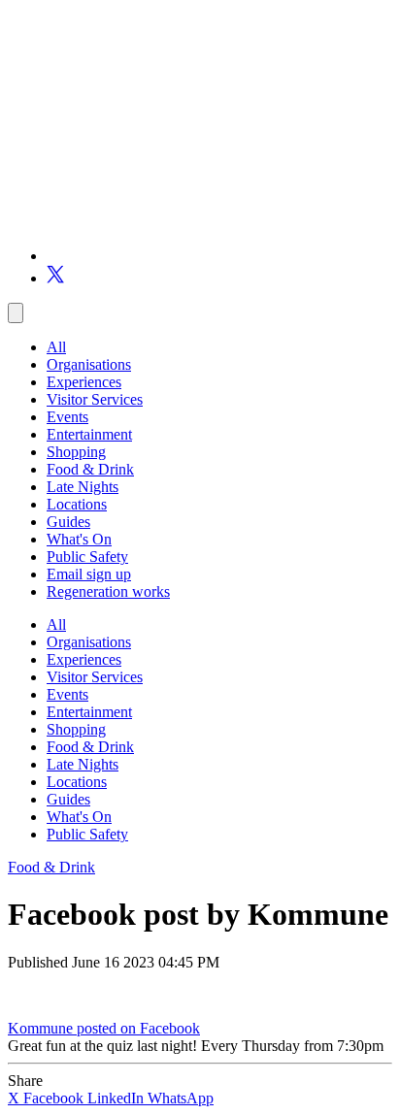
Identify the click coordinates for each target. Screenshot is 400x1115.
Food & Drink (90, 469)
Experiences (84, 382)
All (56, 347)
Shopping (76, 451)
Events (67, 417)
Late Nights (82, 486)
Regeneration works (108, 591)
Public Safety (87, 556)
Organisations (89, 364)
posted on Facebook (138, 1028)
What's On (79, 539)
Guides (68, 521)
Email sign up (89, 574)
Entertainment (89, 434)
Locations (77, 504)
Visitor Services (95, 399)
